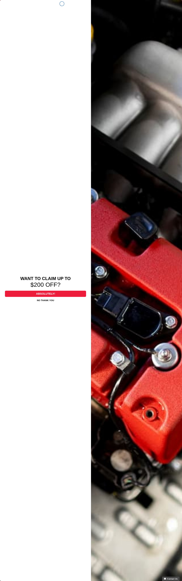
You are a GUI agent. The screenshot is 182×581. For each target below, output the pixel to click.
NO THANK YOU (45, 300)
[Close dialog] (62, 3)
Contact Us (172, 579)
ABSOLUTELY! (45, 293)
